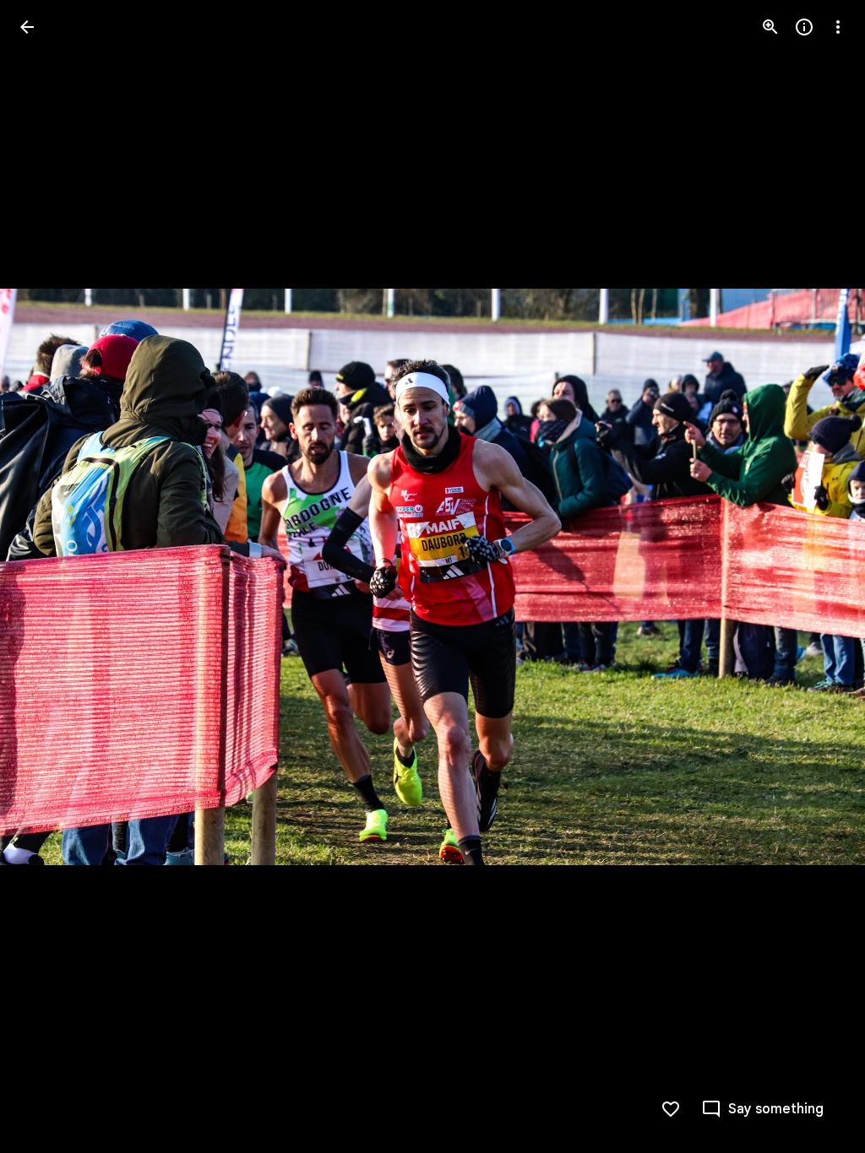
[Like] (671, 1109)
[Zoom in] (770, 27)
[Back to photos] (27, 27)
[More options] (838, 27)
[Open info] (804, 27)
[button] (47, 576)
